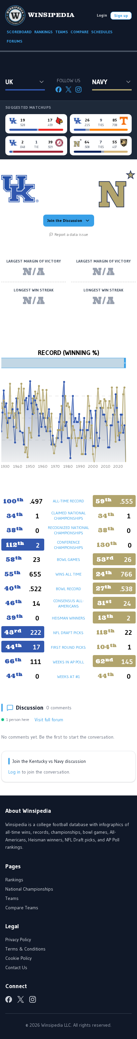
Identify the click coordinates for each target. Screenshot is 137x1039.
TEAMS (61, 31)
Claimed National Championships (68, 515)
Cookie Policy (18, 958)
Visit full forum (49, 720)
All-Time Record (68, 500)
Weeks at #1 (68, 676)
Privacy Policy (18, 940)
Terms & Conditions (25, 949)
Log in (14, 772)
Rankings (14, 880)
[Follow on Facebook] (59, 89)
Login (102, 15)
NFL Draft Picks (68, 632)
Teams (12, 898)
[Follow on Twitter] (68, 89)
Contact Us (16, 967)
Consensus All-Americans (68, 603)
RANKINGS (43, 31)
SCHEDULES (101, 31)
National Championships (29, 889)
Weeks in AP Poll (68, 661)
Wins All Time (68, 574)
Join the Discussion (64, 220)
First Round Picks (68, 647)
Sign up (121, 15)
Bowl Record (68, 588)
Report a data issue (71, 234)
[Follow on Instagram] (78, 89)
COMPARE (79, 31)
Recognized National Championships (68, 530)
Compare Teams (21, 908)
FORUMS (14, 41)
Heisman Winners (68, 617)
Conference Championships (68, 545)
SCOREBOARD (19, 31)
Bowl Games (68, 559)
